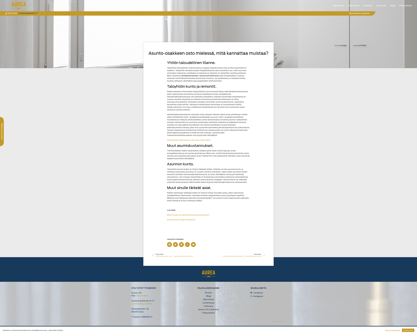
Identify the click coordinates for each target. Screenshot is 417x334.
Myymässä (338, 5)
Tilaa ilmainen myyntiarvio (359, 13)
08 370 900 (142, 296)
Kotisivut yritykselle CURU (279, 321)
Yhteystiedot (405, 5)
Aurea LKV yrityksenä (208, 309)
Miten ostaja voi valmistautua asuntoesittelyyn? (188, 215)
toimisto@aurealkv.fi (141, 304)
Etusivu (208, 293)
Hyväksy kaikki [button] (408, 330)
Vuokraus (367, 5)
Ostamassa (353, 5)
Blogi (392, 5)
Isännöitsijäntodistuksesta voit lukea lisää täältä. (189, 140)
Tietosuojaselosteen (392, 330)
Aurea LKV (381, 5)
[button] (169, 244)
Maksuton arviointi (2, 131)
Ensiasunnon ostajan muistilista (181, 220)
